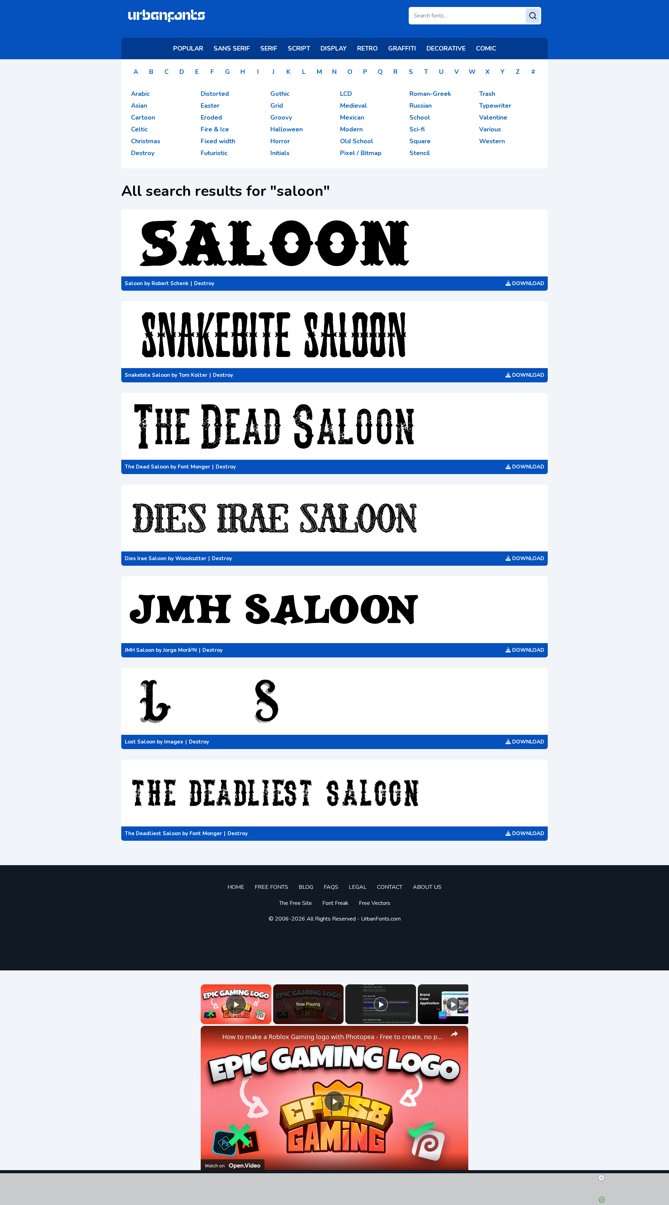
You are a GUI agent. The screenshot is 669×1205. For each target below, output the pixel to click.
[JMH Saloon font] (334, 609)
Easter (210, 105)
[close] (601, 1178)
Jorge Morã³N (180, 650)
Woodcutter (190, 558)
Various (490, 129)
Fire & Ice (215, 129)
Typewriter (495, 105)
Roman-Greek (430, 94)
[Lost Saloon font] (334, 701)
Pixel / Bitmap (361, 153)
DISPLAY (334, 48)
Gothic (280, 94)
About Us (427, 887)
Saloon (134, 283)
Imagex (173, 741)
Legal (358, 887)
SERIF (268, 48)
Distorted (215, 94)
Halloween (286, 129)
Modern (351, 129)
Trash (487, 94)
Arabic (140, 94)
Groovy (281, 117)
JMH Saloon (139, 650)
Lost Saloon (140, 741)
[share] (454, 1034)
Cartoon (143, 117)
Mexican (352, 117)
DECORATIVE (446, 48)
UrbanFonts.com (381, 919)
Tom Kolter (193, 375)
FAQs (331, 887)
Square (420, 141)
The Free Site (295, 903)
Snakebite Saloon (147, 375)
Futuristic (214, 153)
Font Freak (335, 903)
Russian (420, 105)
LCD (346, 94)
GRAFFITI (402, 48)
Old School (356, 141)
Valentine (493, 117)
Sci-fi (417, 129)
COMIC (486, 48)
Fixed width (218, 141)
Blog (306, 887)
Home (236, 887)
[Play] (381, 1004)
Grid (276, 105)
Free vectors (374, 903)
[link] (212, 1037)
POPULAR (188, 48)
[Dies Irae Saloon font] (334, 518)
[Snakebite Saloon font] (334, 334)
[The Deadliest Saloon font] (334, 793)
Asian (139, 105)
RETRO (367, 48)
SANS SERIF (232, 48)
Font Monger (194, 466)
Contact (389, 887)
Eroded (211, 117)
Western (492, 141)
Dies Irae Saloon (146, 558)
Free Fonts (271, 887)
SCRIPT (299, 48)
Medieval (353, 105)
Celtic (139, 129)
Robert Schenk (170, 283)
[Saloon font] (334, 242)
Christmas (145, 141)
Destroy (142, 153)
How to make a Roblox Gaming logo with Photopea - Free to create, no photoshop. (333, 1036)
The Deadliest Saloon (153, 833)
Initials (280, 153)
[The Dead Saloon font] (334, 426)
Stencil (419, 153)
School (419, 117)
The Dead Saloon (147, 466)
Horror (280, 141)
